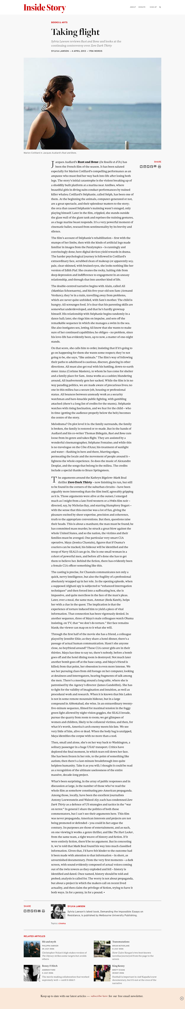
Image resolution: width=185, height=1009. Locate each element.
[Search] (160, 11)
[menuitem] (160, 7)
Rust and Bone (88, 162)
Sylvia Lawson (60, 51)
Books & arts (59, 22)
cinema (62, 923)
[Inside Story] (47, 8)
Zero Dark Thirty (80, 482)
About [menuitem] (133, 7)
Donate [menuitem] (141, 7)
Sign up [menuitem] (153, 7)
